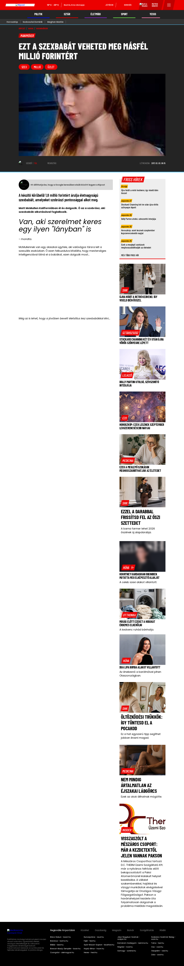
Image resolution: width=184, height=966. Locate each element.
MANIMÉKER (42, 28)
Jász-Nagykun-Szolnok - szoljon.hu (128, 938)
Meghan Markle (55, 21)
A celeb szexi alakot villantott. (138, 582)
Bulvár (130, 930)
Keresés (128, 5)
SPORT (124, 14)
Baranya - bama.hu (59, 941)
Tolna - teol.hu (157, 943)
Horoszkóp (12, 21)
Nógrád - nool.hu (125, 947)
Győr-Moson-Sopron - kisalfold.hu (99, 945)
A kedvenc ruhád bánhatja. (136, 629)
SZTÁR (67, 14)
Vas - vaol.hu (157, 947)
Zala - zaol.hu (157, 955)
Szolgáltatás (147, 930)
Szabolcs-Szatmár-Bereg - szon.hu (163, 938)
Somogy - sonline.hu (126, 951)
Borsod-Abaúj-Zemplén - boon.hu (65, 949)
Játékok (109, 5)
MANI (30, 28)
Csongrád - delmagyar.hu (62, 952)
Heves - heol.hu (90, 952)
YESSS (153, 14)
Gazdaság (100, 930)
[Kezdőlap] (20, 5)
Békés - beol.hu (57, 945)
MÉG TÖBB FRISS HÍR (130, 255)
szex (24, 67)
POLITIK (38, 14)
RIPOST (22, 28)
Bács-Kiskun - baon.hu (60, 937)
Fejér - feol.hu (89, 941)
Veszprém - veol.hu (159, 951)
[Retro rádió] (142, 5)
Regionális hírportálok (62, 930)
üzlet (51, 67)
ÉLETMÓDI (96, 14)
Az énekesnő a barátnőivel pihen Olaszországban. (140, 673)
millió (37, 67)
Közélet (85, 930)
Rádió (163, 930)
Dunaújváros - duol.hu (94, 937)
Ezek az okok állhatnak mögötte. (141, 796)
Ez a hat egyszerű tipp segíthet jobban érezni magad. (141, 736)
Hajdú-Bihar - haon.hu (94, 949)
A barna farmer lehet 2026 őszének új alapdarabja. (138, 530)
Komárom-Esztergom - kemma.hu (132, 943)
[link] (125, 290)
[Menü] (169, 5)
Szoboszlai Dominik (33, 21)
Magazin (116, 930)
